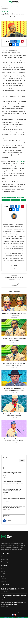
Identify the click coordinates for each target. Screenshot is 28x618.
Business (3, 571)
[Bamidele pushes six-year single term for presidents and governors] (14, 403)
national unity (5, 200)
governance (20, 197)
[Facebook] (13, 615)
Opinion (3, 576)
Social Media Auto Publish (8, 617)
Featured (13, 197)
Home (2, 6)
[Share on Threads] (10, 44)
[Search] (26, 2)
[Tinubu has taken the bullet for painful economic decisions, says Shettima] (14, 428)
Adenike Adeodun (14, 221)
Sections (4, 565)
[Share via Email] (17, 44)
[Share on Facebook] (15, 41)
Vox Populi (3, 581)
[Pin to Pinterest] (22, 41)
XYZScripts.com (21, 617)
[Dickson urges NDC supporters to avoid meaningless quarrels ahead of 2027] (14, 378)
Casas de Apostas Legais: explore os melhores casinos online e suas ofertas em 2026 (13, 474)
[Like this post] (12, 41)
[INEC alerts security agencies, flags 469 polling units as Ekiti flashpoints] (14, 353)
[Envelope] (15, 615)
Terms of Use (4, 559)
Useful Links (5, 553)
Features (3, 578)
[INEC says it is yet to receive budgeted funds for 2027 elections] (14, 327)
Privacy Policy (4, 561)
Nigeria (23, 200)
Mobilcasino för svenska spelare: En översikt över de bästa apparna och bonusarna (12, 490)
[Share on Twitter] (18, 41)
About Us (3, 556)
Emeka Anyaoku (5, 197)
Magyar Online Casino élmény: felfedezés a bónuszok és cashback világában (14, 506)
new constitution (15, 200)
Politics (3, 573)
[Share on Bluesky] (13, 44)
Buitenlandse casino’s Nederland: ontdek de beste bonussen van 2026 (14, 499)
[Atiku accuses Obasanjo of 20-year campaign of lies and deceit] (14, 302)
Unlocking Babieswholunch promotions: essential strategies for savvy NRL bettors (13, 482)
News (2, 568)
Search (5, 458)
